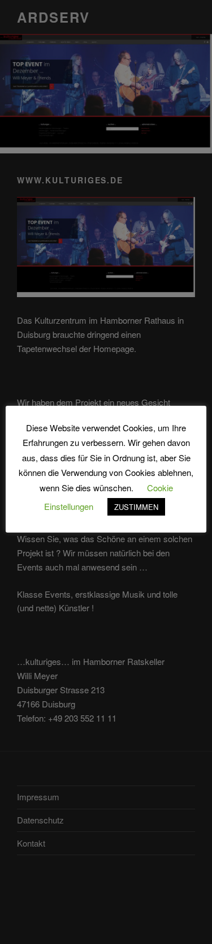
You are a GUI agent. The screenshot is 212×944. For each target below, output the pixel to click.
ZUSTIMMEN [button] (136, 506)
